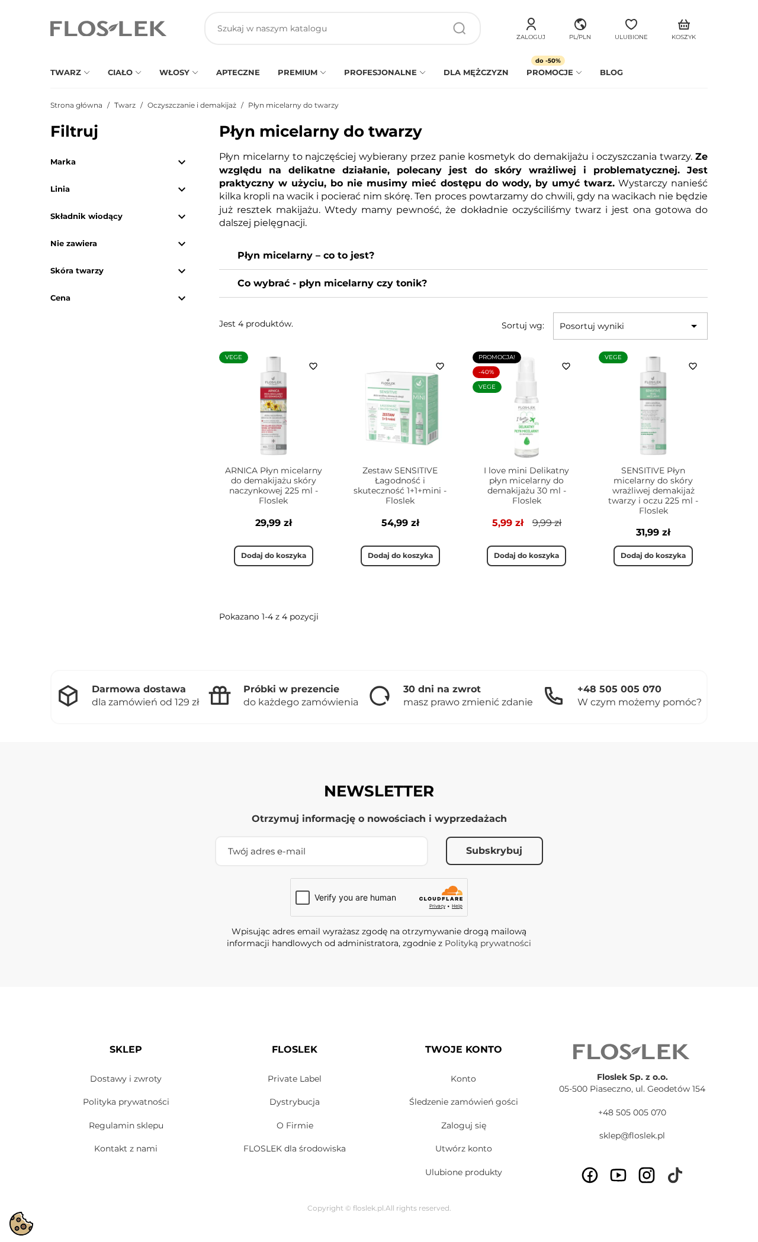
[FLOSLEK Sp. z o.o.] (109, 29)
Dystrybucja (294, 1101)
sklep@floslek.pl (632, 1135)
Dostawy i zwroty (126, 1078)
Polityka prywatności (126, 1101)
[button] (580, 27)
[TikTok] (675, 1175)
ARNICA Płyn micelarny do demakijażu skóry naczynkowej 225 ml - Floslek (273, 485)
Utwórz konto (463, 1148)
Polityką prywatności (488, 943)
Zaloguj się (463, 1125)
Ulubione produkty (463, 1172)
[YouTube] (618, 1175)
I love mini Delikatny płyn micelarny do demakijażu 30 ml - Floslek (526, 485)
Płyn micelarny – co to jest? (305, 255)
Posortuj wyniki (630, 326)
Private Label (295, 1078)
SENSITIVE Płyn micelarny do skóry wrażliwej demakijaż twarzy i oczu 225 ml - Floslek (653, 490)
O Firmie (295, 1125)
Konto (463, 1078)
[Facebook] (589, 1175)
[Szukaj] (459, 28)
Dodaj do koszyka (273, 555)
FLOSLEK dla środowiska (294, 1148)
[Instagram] (646, 1175)
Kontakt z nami (126, 1148)
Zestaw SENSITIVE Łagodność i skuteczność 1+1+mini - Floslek (400, 485)
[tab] (463, 256)
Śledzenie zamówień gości (463, 1101)
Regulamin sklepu (126, 1125)
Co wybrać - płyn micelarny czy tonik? (332, 283)
